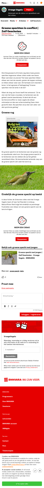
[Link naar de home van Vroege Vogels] (4, 9)
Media (12, 21)
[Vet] (5, 306)
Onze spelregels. (8, 288)
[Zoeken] (31, 3)
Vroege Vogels (15, 9)
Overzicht (4, 21)
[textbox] (22, 298)
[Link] (15, 306)
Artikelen (22, 21)
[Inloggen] (37, 3)
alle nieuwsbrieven (13, 362)
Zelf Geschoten (6, 33)
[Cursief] (8, 306)
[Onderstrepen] (12, 306)
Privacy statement (31, 367)
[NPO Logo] (41, 3)
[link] (14, 271)
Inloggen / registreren (31, 314)
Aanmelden (11, 356)
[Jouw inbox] (34, 2)
